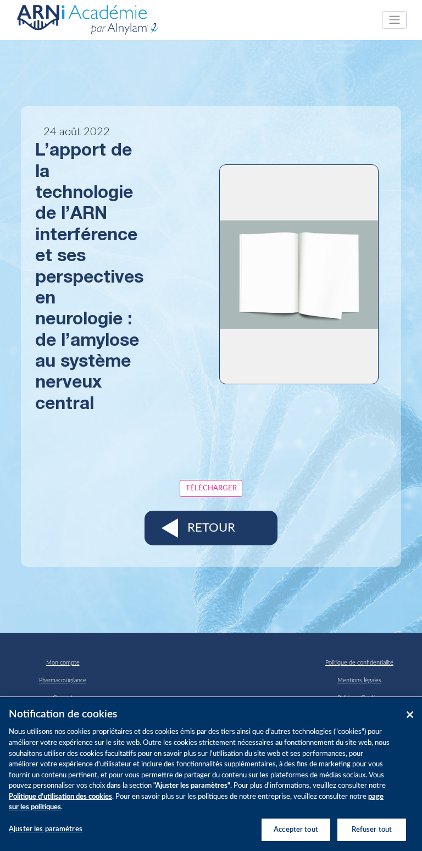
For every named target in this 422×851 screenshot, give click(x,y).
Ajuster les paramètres (45, 829)
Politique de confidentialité (359, 663)
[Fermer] (410, 715)
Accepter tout (296, 829)
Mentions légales (359, 680)
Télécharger (211, 488)
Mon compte (63, 663)
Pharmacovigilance (62, 680)
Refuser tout (372, 829)
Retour (211, 528)
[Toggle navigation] (394, 20)
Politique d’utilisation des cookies (60, 796)
